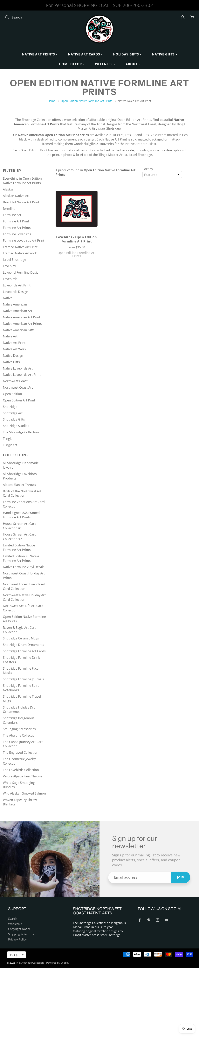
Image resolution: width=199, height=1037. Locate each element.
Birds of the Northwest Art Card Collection (22, 493)
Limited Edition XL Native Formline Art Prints (21, 558)
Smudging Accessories (19, 729)
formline (9, 208)
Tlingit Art (10, 445)
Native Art (10, 336)
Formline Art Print (16, 221)
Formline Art (12, 215)
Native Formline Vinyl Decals (23, 567)
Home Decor (71, 64)
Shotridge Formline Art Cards (24, 651)
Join (180, 877)
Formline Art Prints (17, 228)
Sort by (147, 169)
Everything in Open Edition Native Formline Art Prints (22, 180)
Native (7, 298)
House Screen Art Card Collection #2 (19, 536)
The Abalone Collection (20, 735)
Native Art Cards (84, 54)
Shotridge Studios (16, 426)
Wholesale (15, 924)
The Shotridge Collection (21, 432)
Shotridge (10, 407)
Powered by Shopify (57, 962)
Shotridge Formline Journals (23, 679)
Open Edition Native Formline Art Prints (86, 101)
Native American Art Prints (22, 323)
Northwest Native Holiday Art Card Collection (24, 597)
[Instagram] (157, 920)
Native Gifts (164, 54)
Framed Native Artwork (20, 253)
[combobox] (162, 174)
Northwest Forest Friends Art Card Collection (24, 586)
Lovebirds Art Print (17, 285)
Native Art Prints (39, 54)
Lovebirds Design (15, 292)
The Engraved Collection (20, 752)
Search (12, 918)
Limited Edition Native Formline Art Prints (19, 547)
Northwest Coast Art (18, 387)
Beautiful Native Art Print (21, 202)
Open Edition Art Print (19, 400)
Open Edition (12, 394)
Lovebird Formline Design (21, 272)
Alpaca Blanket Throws (19, 485)
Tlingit (7, 438)
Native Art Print (14, 343)
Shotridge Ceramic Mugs (21, 638)
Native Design (13, 355)
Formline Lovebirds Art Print (23, 240)
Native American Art (17, 311)
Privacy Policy (17, 939)
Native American (15, 304)
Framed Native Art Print (20, 247)
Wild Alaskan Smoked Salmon (24, 793)
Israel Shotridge (14, 259)
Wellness (104, 64)
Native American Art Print (21, 317)
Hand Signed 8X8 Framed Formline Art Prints (21, 515)
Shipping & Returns (21, 934)
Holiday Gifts (126, 54)
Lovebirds (10, 279)
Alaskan (8, 189)
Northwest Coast (15, 381)
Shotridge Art (13, 413)
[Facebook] (139, 920)
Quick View (77, 208)
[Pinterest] (148, 920)
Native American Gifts (19, 330)
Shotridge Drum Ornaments (23, 645)
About (132, 64)
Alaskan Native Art (16, 196)
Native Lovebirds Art (18, 368)
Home (51, 101)
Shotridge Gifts (14, 419)
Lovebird (9, 266)
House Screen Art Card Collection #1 (19, 526)
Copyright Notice (19, 929)
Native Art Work (14, 349)
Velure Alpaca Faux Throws (22, 776)
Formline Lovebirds (17, 234)
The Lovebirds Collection (21, 770)
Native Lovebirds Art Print (22, 374)
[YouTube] (166, 920)
